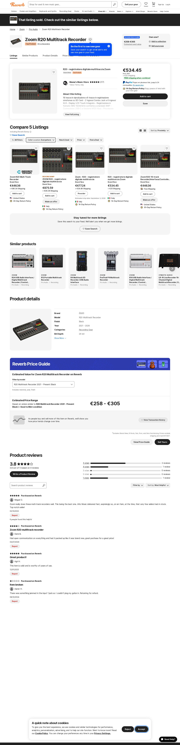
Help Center (164, 11)
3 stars (86, 470)
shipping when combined (137, 78)
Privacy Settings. (102, 733)
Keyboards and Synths (48, 11)
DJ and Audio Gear (89, 11)
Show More (59, 338)
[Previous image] (13, 160)
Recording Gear (66, 11)
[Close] (108, 46)
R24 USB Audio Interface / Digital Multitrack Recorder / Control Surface (23, 280)
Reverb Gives (152, 11)
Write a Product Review (24, 474)
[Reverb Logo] (17, 4)
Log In (168, 4)
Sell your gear (131, 4)
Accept (141, 729)
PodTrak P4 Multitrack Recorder (109, 278)
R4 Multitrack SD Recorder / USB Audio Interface (80, 279)
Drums (76, 11)
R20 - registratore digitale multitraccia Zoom (86, 69)
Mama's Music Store (79, 82)
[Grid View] (141, 130)
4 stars (86, 466)
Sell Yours (162, 442)
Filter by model (18, 380)
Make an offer (51, 202)
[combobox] (40, 384)
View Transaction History (154, 420)
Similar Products (30, 55)
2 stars (86, 474)
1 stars (86, 478)
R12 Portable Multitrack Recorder (51, 278)
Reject (128, 729)
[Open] (71, 384)
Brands (112, 11)
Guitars (14, 11)
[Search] (114, 4)
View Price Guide (141, 442)
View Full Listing (72, 114)
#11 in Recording (44, 44)
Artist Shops (140, 11)
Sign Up (161, 4)
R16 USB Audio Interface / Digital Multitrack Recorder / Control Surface (140, 280)
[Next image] (36, 160)
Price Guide (68, 55)
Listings (13, 55)
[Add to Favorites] (90, 39)
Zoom (81, 313)
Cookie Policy (41, 733)
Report (15, 515)
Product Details (50, 55)
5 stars (86, 463)
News (119, 11)
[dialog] (90, 729)
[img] (95, 82)
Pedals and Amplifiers (28, 11)
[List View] (145, 130)
